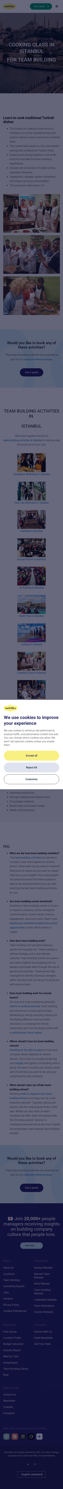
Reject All (31, 767)
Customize (31, 779)
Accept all (31, 755)
